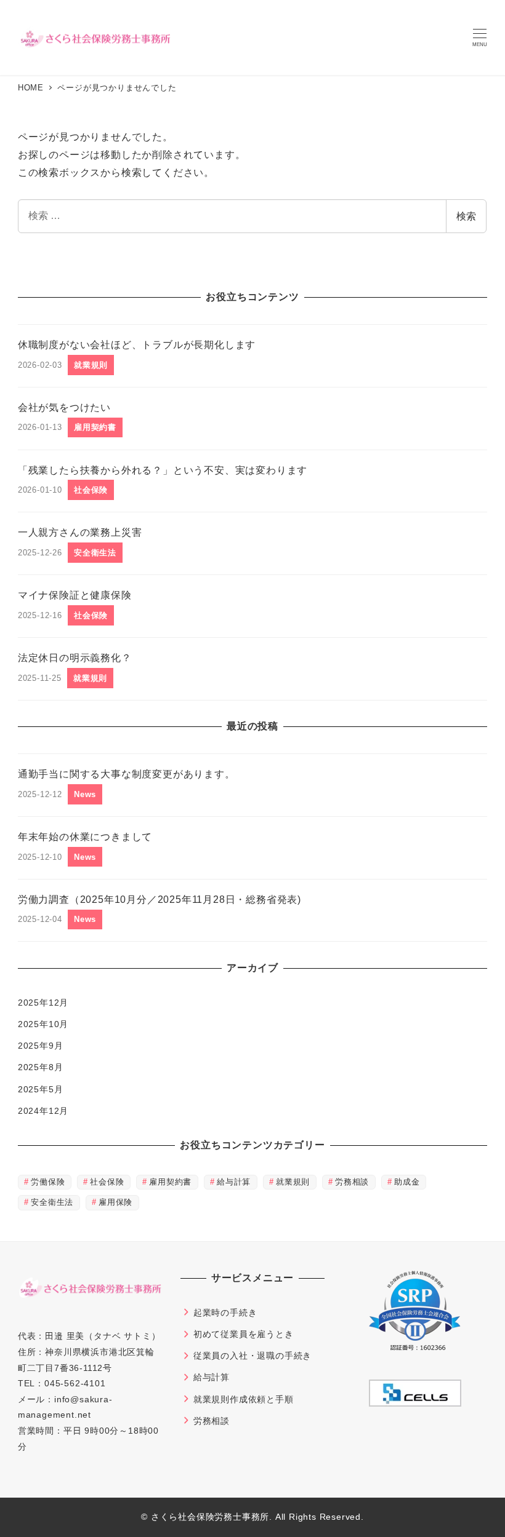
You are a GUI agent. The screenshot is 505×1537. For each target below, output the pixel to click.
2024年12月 (43, 1111)
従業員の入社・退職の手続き (252, 1355)
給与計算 (234, 1181)
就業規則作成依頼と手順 (243, 1399)
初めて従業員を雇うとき (243, 1334)
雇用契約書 (170, 1181)
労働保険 (48, 1181)
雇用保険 (115, 1202)
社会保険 (107, 1181)
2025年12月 (43, 1002)
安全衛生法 (52, 1202)
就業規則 (293, 1181)
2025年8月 (40, 1067)
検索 (466, 216)
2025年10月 (43, 1024)
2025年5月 (40, 1089)
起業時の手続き (225, 1312)
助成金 (406, 1181)
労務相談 (352, 1181)
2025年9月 (40, 1045)
